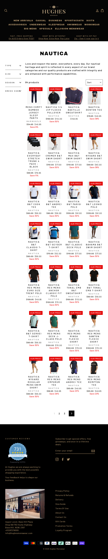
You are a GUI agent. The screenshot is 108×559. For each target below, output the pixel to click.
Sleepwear (56, 24)
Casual (41, 20)
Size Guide (60, 504)
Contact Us (60, 517)
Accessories (17, 24)
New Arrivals (23, 20)
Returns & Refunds (64, 495)
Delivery (59, 499)
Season (10, 82)
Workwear (92, 24)
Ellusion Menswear (69, 29)
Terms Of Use (62, 508)
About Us (59, 513)
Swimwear (74, 24)
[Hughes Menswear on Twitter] (68, 459)
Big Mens (30, 29)
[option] (21, 37)
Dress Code (13, 91)
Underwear (38, 24)
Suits (90, 20)
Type (8, 65)
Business (55, 20)
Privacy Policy (62, 491)
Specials (45, 29)
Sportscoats (74, 20)
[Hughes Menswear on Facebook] (62, 459)
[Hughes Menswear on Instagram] (57, 459)
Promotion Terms (63, 526)
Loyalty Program (63, 530)
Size (8, 74)
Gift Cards (60, 521)
